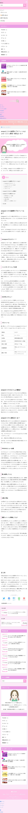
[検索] (24, 5)
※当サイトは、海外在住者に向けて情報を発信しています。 (14, 122)
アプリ (3, 32)
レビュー (4, 46)
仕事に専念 (6, 199)
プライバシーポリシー (14, 796)
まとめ (4, 203)
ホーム (2, 801)
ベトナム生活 (5, 43)
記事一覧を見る (4, 18)
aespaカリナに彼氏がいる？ (9, 193)
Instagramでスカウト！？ (9, 183)
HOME (15, 791)
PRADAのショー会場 (8, 195)
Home (4, 794)
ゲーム (3, 38)
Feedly (3, 20)
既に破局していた (8, 197)
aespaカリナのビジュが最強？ (10, 191)
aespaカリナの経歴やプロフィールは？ (11, 181)
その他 (3, 40)
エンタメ (4, 35)
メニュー (2, 803)
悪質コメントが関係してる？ (10, 200)
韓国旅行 (4, 54)
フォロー (2, 805)
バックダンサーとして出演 (9, 185)
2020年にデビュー (8, 186)
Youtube (4, 29)
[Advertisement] (14, 370)
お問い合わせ (4, 15)
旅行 (3, 49)
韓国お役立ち (5, 51)
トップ (1, 807)
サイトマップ (16, 794)
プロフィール (3, 12)
